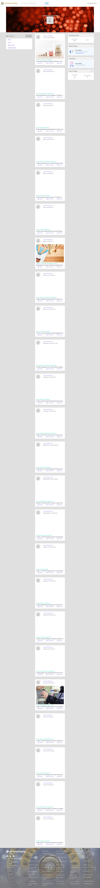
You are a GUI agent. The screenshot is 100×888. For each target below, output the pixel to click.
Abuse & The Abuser (33, 851)
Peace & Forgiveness (60, 874)
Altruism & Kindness (46, 59)
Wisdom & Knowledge (87, 883)
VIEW (92, 71)
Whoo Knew (11, 45)
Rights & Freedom (45, 399)
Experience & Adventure (46, 501)
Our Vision (9, 863)
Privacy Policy (10, 867)
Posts (9, 42)
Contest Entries (12, 47)
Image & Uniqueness (87, 864)
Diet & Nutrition (86, 857)
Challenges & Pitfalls (46, 853)
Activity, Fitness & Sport (61, 851)
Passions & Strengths (46, 874)
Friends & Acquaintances (34, 864)
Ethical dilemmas (46, 861)
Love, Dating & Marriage (88, 867)
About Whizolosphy (12, 862)
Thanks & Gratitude (60, 881)
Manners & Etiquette (45, 467)
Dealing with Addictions (47, 93)
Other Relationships (87, 871)
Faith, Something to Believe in (48, 161)
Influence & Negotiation (47, 867)
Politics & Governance (46, 535)
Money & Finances (45, 603)
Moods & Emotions (60, 871)
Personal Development (88, 874)
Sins (43, 881)
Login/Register (92, 3)
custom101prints (48, 35)
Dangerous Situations (33, 857)
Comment (51, 63)
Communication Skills (74, 853)
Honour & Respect (60, 864)
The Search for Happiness (47, 671)
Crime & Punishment (45, 637)
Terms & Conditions (11, 865)
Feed (9, 39)
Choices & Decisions (60, 853)
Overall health (44, 569)
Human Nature (73, 864)
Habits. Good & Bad (46, 864)
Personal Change (73, 874)
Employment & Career (33, 861)
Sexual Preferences (87, 877)
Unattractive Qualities (74, 883)
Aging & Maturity (44, 127)
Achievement (45, 851)
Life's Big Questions (74, 867)
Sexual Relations (32, 881)
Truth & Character (45, 195)
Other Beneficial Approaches (49, 263)
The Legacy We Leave (74, 881)
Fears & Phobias (86, 861)
